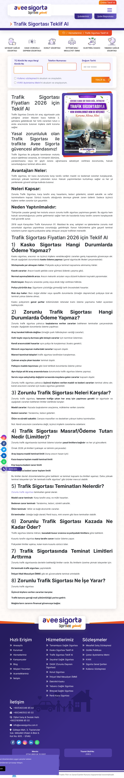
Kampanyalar (19, 659)
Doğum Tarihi (89, 60)
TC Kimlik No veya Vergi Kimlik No (26, 62)
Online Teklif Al (107, 2)
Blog (15, 664)
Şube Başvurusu (105, 16)
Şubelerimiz (83, 16)
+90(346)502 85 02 (23, 712)
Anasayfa (18, 645)
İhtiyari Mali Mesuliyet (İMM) (63, 676)
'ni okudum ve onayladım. (39, 78)
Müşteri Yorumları (21, 669)
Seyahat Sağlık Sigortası (62, 659)
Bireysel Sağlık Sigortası (61, 691)
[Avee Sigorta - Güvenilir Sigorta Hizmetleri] (63, 32)
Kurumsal (17, 650)
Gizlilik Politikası (93, 650)
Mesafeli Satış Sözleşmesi (98, 645)
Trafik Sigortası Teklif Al (61, 654)
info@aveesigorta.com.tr (25, 725)
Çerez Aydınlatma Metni (97, 654)
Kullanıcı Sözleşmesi (96, 669)
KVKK (88, 659)
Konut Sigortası (57, 672)
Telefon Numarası (57, 60)
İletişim (16, 678)
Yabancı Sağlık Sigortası (61, 686)
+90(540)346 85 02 (23, 707)
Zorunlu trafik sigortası (22, 492)
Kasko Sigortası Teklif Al (61, 650)
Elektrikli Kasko (57, 681)
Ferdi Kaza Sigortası (59, 695)
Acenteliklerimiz (21, 673)
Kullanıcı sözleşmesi (27, 78)
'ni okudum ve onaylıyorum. (42, 82)
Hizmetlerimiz (75, 33)
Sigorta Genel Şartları (96, 664)
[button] (109, 10)
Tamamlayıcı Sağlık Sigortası (64, 645)
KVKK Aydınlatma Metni (28, 82)
